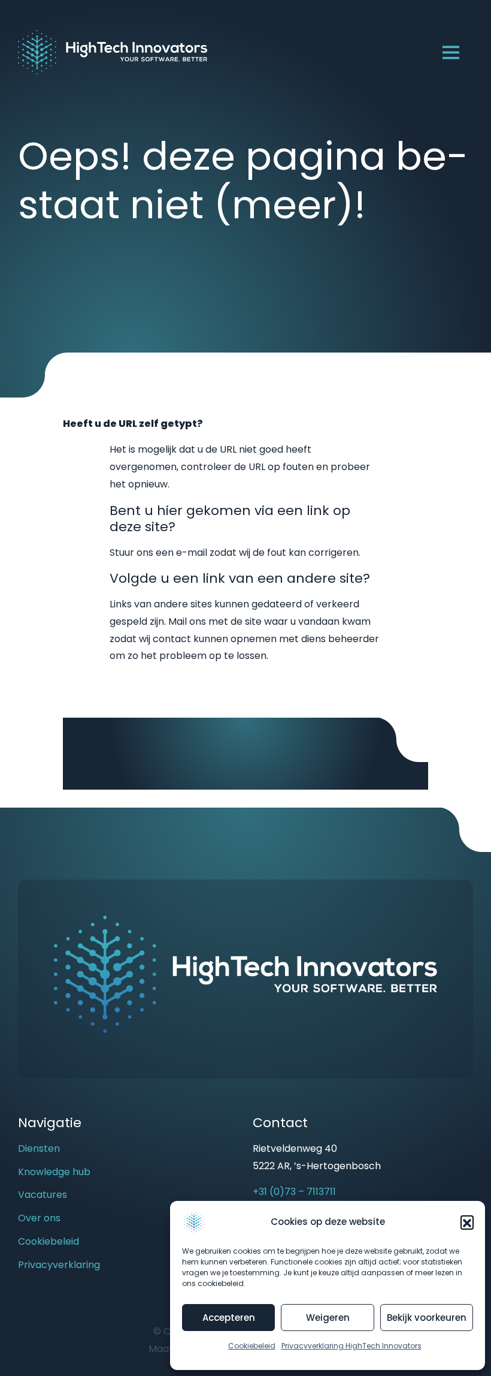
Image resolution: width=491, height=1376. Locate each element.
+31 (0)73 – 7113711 (294, 1192)
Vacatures (42, 1195)
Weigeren (328, 1317)
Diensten (39, 1148)
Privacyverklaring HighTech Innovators (351, 1346)
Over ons (39, 1218)
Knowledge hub (54, 1172)
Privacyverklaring (59, 1265)
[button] (467, 1222)
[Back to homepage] (112, 51)
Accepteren (228, 1317)
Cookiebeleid (251, 1346)
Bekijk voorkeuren (426, 1317)
